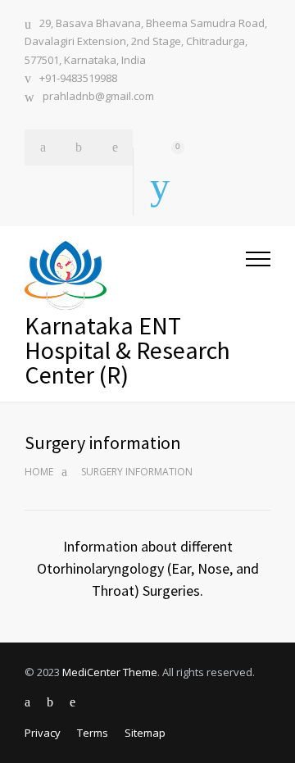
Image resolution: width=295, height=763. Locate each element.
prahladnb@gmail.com (98, 96)
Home (39, 472)
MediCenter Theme (109, 672)
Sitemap (145, 732)
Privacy (43, 732)
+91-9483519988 (78, 77)
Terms (92, 732)
